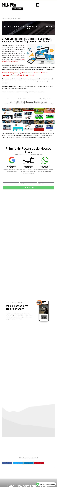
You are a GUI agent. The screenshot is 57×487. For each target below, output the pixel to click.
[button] (37, 5)
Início (3, 18)
